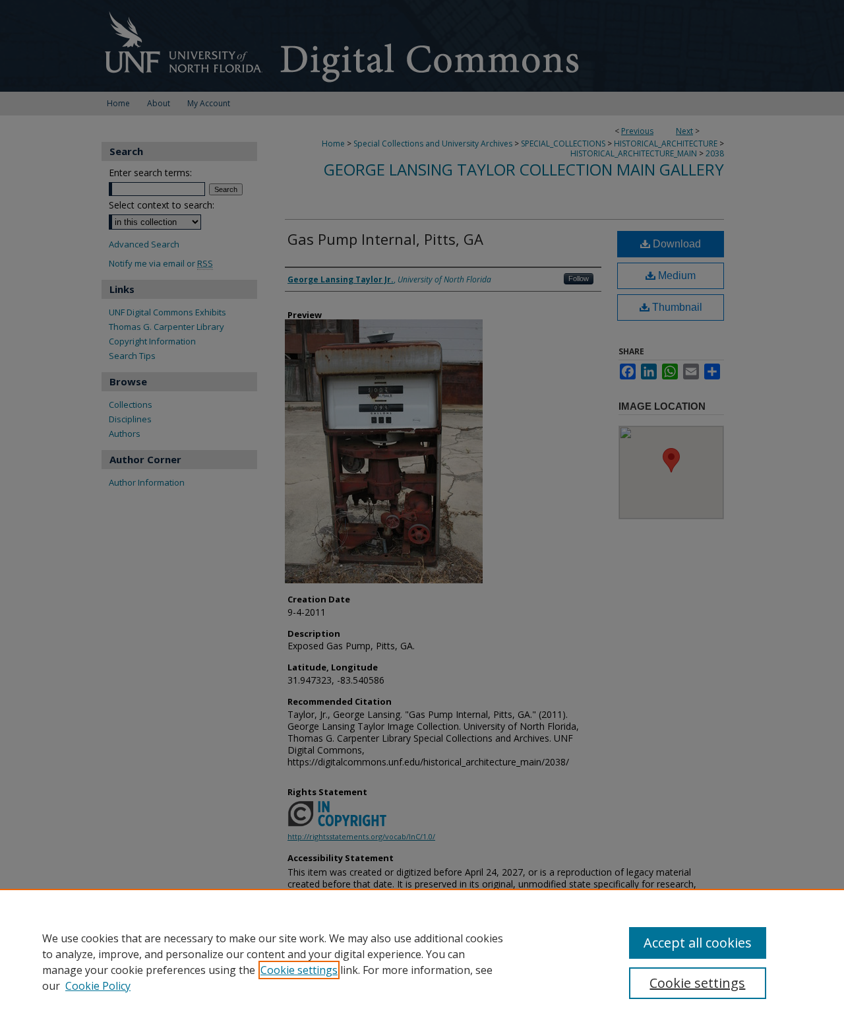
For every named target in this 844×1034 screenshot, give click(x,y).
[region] (422, 961)
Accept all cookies (698, 943)
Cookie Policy (98, 986)
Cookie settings (299, 970)
